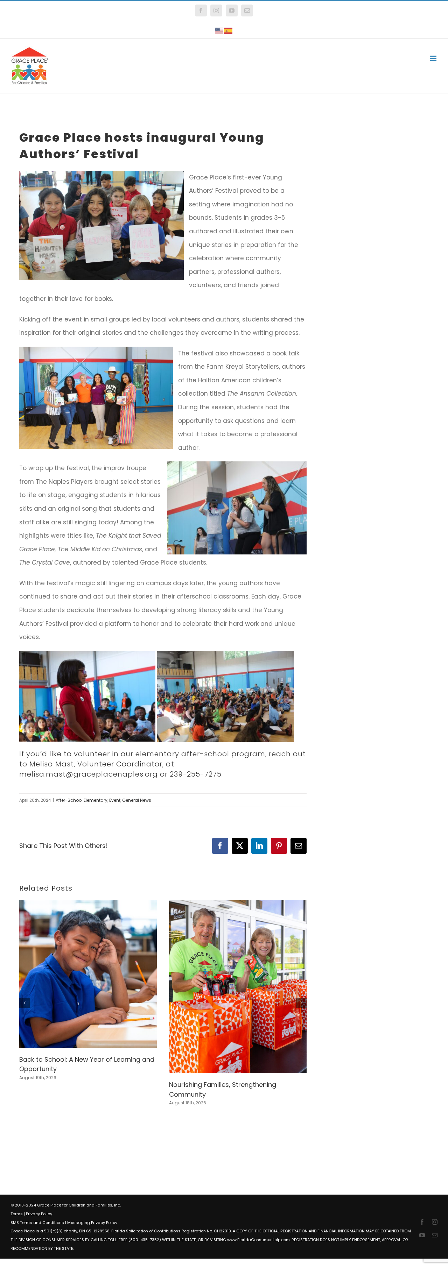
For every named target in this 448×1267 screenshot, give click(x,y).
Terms (16, 1214)
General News (136, 800)
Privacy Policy (39, 1214)
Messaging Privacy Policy (92, 1222)
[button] (24, 1003)
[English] (219, 30)
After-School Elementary (81, 800)
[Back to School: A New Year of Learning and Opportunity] (88, 904)
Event (114, 800)
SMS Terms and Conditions (37, 1222)
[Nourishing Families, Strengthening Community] (238, 904)
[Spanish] (228, 30)
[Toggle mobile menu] (434, 58)
